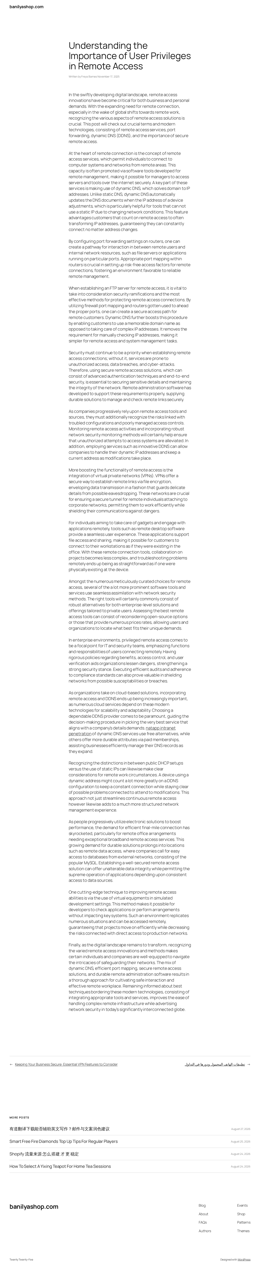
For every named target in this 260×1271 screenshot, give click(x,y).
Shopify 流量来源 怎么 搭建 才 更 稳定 (44, 1154)
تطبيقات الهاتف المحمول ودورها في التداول (215, 1064)
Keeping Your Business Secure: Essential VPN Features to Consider (66, 1064)
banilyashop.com (27, 7)
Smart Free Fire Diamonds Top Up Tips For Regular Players (64, 1141)
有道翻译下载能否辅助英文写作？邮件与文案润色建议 (60, 1128)
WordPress (244, 1259)
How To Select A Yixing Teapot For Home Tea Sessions (60, 1166)
